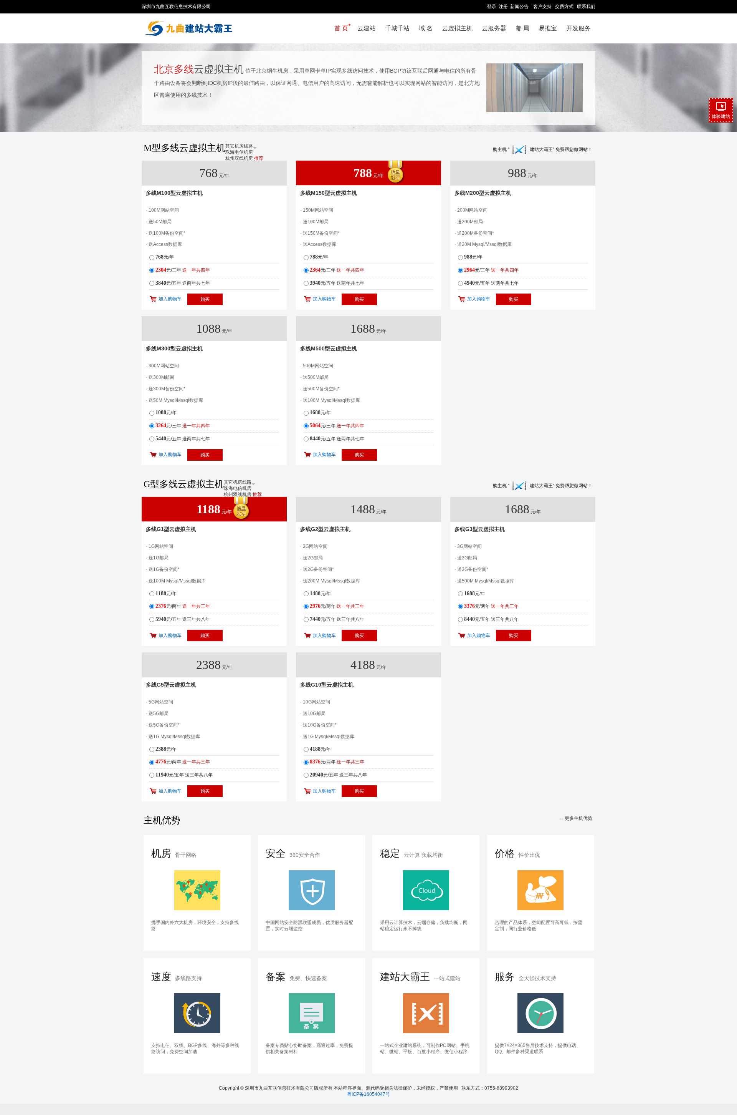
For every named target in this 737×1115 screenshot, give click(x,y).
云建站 (366, 28)
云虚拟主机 (457, 28)
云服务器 (494, 28)
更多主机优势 (576, 818)
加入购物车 (170, 299)
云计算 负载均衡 (411, 853)
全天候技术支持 (525, 976)
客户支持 (542, 6)
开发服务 (578, 28)
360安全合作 (293, 853)
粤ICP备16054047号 (368, 1094)
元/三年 (182, 270)
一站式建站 (420, 976)
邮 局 (522, 28)
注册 (503, 6)
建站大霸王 (541, 149)
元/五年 (182, 283)
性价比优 (517, 853)
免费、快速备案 (296, 976)
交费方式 (564, 6)
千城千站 (397, 28)
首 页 (341, 28)
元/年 (164, 257)
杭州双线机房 (244, 158)
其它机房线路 (239, 146)
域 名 (426, 28)
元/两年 (182, 606)
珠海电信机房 (239, 152)
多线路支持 (176, 976)
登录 (491, 6)
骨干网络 (174, 853)
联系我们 (586, 6)
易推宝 (548, 28)
